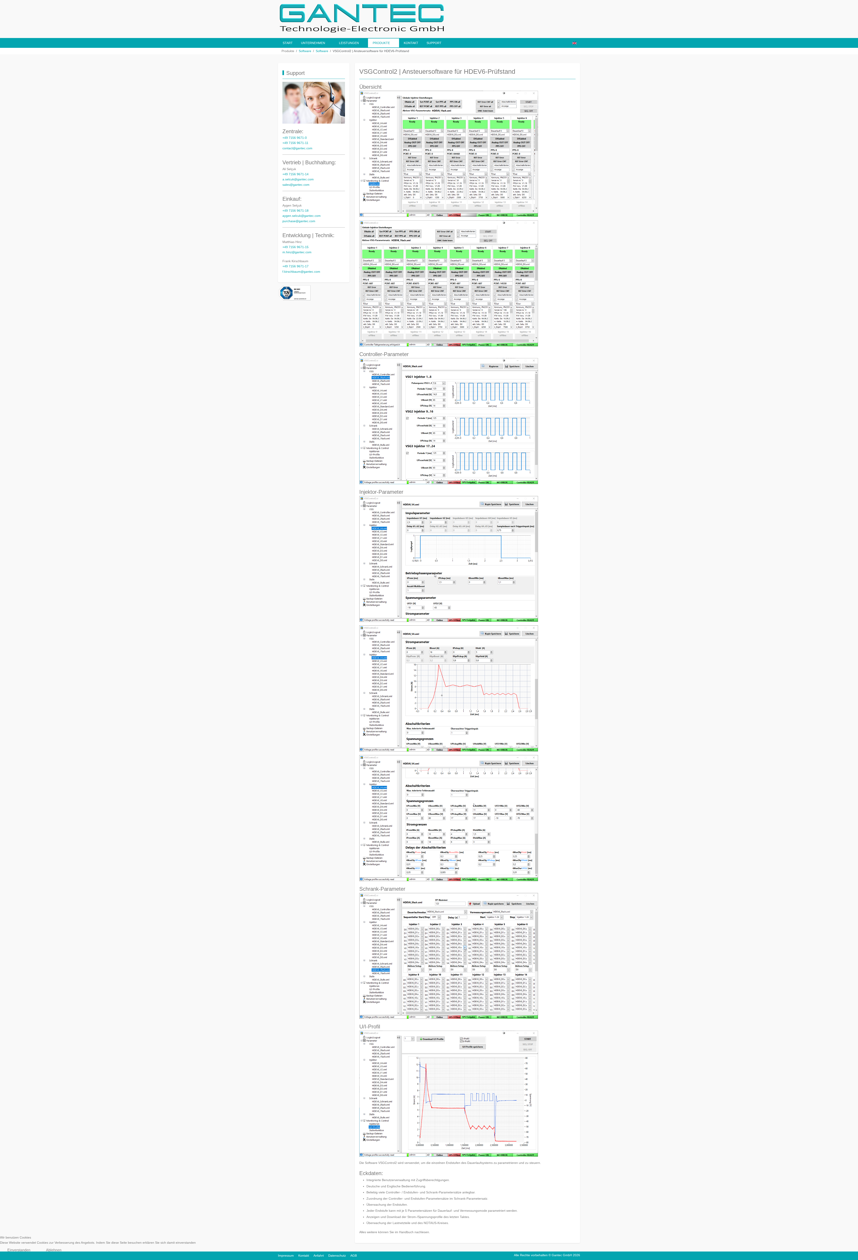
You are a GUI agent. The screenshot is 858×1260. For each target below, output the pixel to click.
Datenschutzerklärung (429, 1257)
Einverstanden (18, 1250)
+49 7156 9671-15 (295, 247)
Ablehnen (53, 1250)
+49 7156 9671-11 (295, 143)
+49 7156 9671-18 (295, 210)
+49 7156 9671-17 (295, 266)
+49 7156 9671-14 (295, 174)
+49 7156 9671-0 (294, 137)
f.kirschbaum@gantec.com (301, 271)
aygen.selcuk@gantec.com (301, 215)
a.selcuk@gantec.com (298, 179)
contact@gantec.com (297, 148)
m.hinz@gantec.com (296, 252)
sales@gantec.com (295, 184)
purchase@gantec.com (298, 221)
